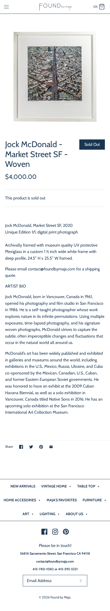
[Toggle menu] (6, 6)
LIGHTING (49, 514)
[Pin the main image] (41, 447)
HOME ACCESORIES (22, 500)
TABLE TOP (88, 486)
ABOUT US (76, 514)
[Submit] (80, 580)
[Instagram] (55, 532)
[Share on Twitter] (31, 447)
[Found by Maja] (55, 7)
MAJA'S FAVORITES (62, 500)
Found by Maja (60, 597)
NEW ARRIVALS (22, 486)
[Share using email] (51, 447)
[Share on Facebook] (21, 447)
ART (28, 514)
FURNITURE (94, 500)
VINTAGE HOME (56, 486)
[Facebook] (44, 532)
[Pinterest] (66, 532)
